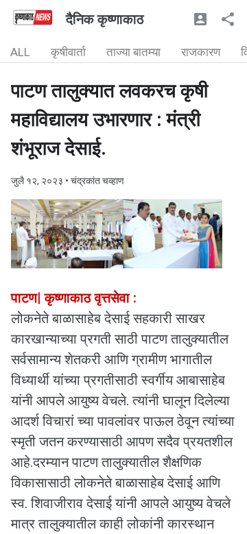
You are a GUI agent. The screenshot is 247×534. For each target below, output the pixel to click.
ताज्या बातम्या (133, 52)
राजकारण (200, 52)
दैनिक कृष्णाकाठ (105, 19)
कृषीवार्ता (68, 52)
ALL (20, 52)
